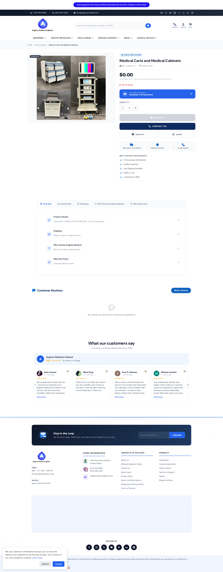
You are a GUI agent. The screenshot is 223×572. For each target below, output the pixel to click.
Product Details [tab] (64, 204)
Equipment (38, 38)
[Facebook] (161, 13)
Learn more (37, 558)
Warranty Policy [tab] (140, 204)
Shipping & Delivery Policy (132, 484)
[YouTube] (170, 13)
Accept (58, 564)
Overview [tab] (47, 204)
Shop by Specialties (60, 38)
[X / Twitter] (104, 547)
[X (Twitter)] (183, 13)
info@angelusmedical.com (101, 476)
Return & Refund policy (131, 480)
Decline (45, 564)
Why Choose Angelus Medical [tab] (110, 204)
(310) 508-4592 (96, 471)
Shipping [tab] (84, 204)
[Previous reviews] (35, 384)
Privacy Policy (127, 476)
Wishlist (140, 134)
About (127, 38)
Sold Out (159, 117)
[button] (157, 93)
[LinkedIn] (175, 13)
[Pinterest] (192, 13)
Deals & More (84, 38)
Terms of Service (128, 488)
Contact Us (125, 468)
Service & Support (107, 38)
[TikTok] (188, 13)
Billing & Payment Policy (131, 464)
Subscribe (177, 435)
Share (179, 134)
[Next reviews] (187, 384)
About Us (125, 460)
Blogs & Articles (145, 38)
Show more (41, 397)
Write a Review (181, 290)
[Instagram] (166, 13)
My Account (126, 472)
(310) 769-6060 (96, 468)
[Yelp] (179, 13)
